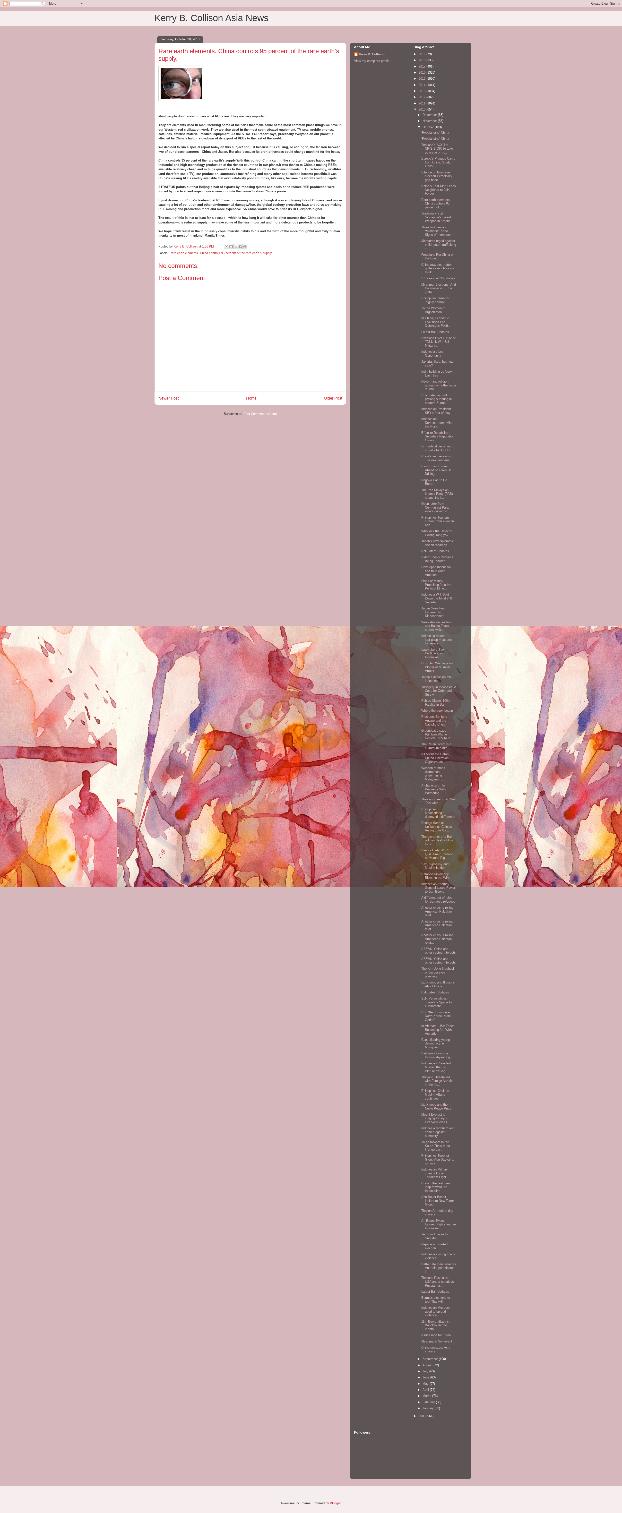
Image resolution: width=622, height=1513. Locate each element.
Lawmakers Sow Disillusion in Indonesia (432, 653)
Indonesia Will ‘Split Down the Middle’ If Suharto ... (436, 598)
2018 (422, 60)
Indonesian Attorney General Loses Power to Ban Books (438, 887)
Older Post (333, 398)
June (426, 1377)
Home (251, 398)
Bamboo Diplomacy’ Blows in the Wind (435, 876)
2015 (422, 78)
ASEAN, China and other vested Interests (438, 951)
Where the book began (437, 710)
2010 (422, 109)
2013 (422, 91)
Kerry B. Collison (372, 54)
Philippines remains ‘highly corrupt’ (435, 300)
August (428, 1365)
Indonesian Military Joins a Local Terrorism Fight (434, 1173)
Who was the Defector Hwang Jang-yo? (436, 533)
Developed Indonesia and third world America (436, 570)
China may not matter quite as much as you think (438, 268)
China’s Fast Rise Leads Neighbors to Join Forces (438, 189)
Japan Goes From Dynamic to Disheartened (434, 612)
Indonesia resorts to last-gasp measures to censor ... (437, 639)
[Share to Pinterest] (244, 246)
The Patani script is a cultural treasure (436, 746)
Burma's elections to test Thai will (435, 1299)
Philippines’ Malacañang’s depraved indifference (438, 813)
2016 (422, 72)
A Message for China (436, 1335)
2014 (422, 85)
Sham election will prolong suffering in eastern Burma (436, 399)
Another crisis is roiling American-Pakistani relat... (437, 911)
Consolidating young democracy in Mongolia (435, 1043)
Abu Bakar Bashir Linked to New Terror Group (437, 1200)
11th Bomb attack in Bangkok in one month (435, 1325)
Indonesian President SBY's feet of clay (436, 411)
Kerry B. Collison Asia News (211, 18)
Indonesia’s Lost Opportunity (432, 353)
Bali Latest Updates (435, 551)
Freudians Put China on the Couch (437, 256)
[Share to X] (235, 246)
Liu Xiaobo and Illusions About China (438, 984)
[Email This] (226, 246)
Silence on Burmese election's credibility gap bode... (436, 176)
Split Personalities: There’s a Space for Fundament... (437, 1002)
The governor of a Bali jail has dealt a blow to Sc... (437, 840)
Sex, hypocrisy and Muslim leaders (435, 866)
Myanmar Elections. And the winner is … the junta (438, 288)
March (427, 1396)
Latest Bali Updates (435, 332)
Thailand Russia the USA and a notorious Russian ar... (437, 1281)
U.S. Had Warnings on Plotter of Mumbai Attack (437, 667)
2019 (422, 54)
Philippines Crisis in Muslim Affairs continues (435, 1094)
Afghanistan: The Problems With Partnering (433, 789)
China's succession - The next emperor (435, 458)
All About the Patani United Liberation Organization (435, 757)
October (429, 127)
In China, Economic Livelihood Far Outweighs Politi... (436, 321)
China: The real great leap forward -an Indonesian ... (436, 1187)
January (429, 1408)
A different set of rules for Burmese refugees (438, 899)
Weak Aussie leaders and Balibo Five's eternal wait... (436, 626)
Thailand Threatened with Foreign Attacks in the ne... (437, 1080)
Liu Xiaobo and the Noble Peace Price (436, 1106)
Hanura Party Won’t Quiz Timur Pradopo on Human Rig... (437, 854)
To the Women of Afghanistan (433, 310)
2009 (422, 1416)
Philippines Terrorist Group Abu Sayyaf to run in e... (437, 1159)
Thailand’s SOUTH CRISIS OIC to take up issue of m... (437, 148)
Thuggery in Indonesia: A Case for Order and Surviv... (438, 690)
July (426, 1371)
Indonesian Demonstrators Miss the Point (437, 422)
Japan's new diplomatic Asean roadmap (437, 543)
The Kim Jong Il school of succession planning (437, 972)
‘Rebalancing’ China (435, 132)
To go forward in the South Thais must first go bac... (435, 1145)
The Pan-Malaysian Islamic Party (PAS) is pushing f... (437, 493)
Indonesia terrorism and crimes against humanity (437, 1131)
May (426, 1383)
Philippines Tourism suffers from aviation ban (437, 521)
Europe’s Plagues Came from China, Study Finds (438, 162)
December (430, 115)
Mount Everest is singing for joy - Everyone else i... (435, 1118)
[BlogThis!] (231, 246)
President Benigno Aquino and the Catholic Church (434, 720)
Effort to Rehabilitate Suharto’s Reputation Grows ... (437, 436)
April (426, 1390)
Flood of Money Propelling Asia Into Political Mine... (436, 584)
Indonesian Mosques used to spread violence (435, 1311)
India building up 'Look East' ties (436, 373)
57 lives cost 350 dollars (438, 278)
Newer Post (168, 398)
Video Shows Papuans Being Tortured (437, 559)
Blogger (335, 1503)
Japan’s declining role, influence (437, 679)
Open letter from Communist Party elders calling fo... (435, 507)
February (429, 1402)
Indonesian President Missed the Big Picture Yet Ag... (436, 1067)
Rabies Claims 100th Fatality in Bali (435, 702)
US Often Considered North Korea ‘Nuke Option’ (436, 1016)
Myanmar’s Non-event (436, 1341)
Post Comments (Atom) (260, 414)
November (430, 121)
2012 (422, 97)
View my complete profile (371, 61)
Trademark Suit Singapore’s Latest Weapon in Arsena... (437, 217)
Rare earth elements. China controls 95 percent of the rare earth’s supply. (221, 253)
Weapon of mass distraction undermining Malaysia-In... (433, 773)
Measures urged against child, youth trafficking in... (438, 244)
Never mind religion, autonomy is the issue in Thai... (438, 385)
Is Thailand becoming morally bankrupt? (436, 448)
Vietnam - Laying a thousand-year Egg (436, 1055)
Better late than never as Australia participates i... (438, 1268)
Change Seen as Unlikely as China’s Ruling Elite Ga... (436, 826)
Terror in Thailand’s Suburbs (434, 1236)
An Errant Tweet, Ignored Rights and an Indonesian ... (438, 1224)
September (431, 1359)
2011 (422, 103)
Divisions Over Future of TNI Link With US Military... (438, 341)
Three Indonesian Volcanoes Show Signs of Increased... (437, 231)
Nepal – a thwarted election (434, 1246)
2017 (422, 66)
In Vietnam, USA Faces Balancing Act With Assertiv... (438, 1029)
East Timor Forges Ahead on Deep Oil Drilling (436, 470)
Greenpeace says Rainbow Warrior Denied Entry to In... (437, 734)
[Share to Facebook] (240, 246)
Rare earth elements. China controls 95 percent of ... (436, 203)
